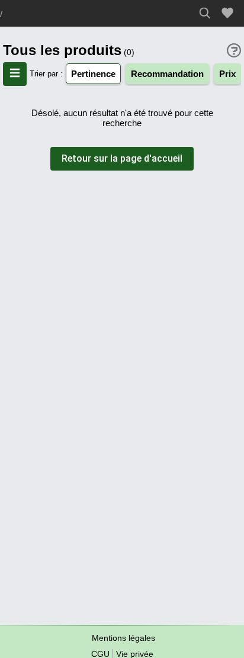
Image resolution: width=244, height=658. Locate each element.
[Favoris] (229, 13)
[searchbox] (208, 13)
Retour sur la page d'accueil (122, 158)
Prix (227, 74)
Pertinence (93, 74)
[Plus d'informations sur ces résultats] (234, 50)
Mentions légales (123, 638)
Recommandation (167, 74)
